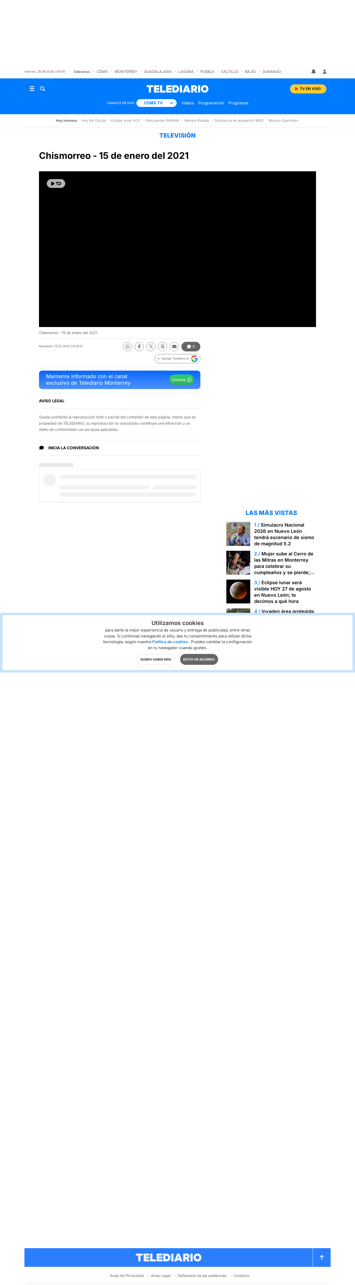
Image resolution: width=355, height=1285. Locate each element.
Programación (211, 102)
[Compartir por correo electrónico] (174, 346)
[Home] (177, 89)
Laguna (186, 71)
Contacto (241, 1275)
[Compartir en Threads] (162, 346)
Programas (238, 102)
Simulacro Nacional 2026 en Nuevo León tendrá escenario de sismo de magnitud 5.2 (284, 534)
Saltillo (229, 71)
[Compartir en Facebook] (139, 346)
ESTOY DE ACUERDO (199, 659)
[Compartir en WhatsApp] (127, 346)
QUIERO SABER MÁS (155, 659)
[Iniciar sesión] (324, 71)
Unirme (179, 379)
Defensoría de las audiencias (202, 1275)
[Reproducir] (56, 183)
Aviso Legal (160, 1275)
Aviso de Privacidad (127, 1275)
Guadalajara (158, 71)
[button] (177, 358)
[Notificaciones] (314, 71)
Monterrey (126, 71)
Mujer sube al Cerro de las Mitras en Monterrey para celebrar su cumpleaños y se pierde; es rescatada (283, 566)
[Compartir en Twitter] (150, 346)
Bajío (250, 71)
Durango (272, 71)
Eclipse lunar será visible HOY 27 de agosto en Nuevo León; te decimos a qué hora (282, 592)
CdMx (102, 71)
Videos (187, 102)
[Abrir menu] (32, 89)
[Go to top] (322, 1257)
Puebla (207, 71)
